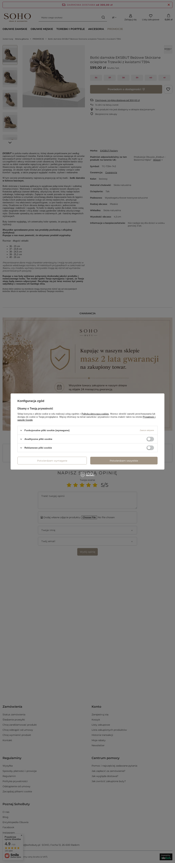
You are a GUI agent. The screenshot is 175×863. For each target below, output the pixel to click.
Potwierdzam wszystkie (124, 460)
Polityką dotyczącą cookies (95, 414)
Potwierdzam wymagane (52, 460)
